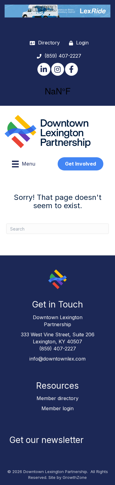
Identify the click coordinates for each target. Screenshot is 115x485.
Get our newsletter (46, 440)
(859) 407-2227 (57, 349)
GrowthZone (75, 477)
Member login (57, 408)
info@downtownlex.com (57, 359)
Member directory (57, 398)
